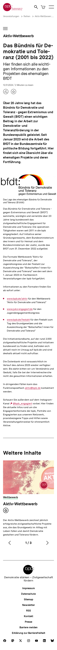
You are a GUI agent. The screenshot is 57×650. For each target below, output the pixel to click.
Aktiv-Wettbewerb (43, 16)
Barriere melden (28, 627)
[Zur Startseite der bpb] (13, 10)
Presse (28, 621)
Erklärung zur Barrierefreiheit (28, 633)
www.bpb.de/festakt (18, 319)
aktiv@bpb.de (33, 388)
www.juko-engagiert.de (20, 309)
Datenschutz (28, 593)
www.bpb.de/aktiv (17, 298)
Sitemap (28, 599)
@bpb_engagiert (22, 403)
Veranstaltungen (11, 16)
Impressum (28, 588)
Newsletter (28, 605)
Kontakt (28, 616)
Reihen (27, 16)
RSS (28, 610)
